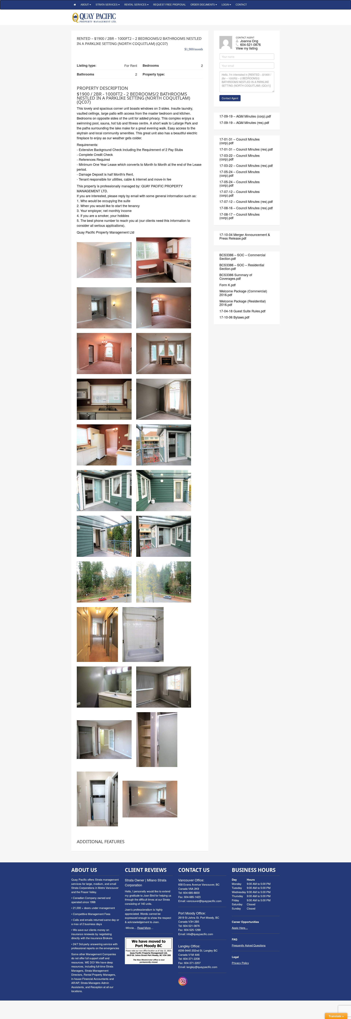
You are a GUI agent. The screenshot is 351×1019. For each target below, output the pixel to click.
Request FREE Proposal (169, 4)
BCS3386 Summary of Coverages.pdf (235, 276)
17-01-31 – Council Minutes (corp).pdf (239, 141)
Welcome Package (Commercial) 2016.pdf (243, 293)
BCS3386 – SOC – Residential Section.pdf (241, 266)
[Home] (74, 4)
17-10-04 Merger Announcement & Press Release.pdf (244, 236)
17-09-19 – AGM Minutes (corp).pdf (245, 116)
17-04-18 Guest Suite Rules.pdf (242, 310)
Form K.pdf (227, 284)
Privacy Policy (240, 963)
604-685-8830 (191, 893)
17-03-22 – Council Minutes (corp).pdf (239, 157)
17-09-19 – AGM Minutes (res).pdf (244, 122)
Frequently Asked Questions (249, 945)
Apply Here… (240, 928)
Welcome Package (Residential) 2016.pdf (242, 303)
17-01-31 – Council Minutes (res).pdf (246, 149)
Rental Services (135, 4)
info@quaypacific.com (199, 934)
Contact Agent (230, 98)
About (85, 4)
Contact (241, 4)
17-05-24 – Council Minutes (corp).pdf (239, 173)
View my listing (247, 48)
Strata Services (107, 4)
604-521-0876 (191, 926)
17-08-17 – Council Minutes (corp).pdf (239, 216)
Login (226, 4)
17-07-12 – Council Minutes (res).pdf (246, 201)
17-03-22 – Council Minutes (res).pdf (246, 165)
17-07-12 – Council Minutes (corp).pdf (239, 193)
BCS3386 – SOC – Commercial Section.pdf (242, 256)
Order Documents (203, 4)
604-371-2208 (191, 959)
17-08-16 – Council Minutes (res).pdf (246, 207)
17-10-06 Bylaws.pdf (234, 317)
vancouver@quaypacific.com (204, 901)
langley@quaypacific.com (201, 967)
